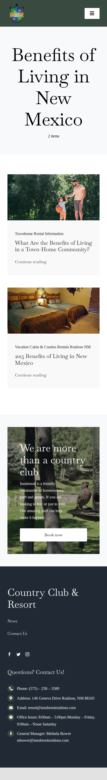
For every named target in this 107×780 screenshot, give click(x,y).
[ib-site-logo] (16, 6)
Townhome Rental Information (39, 234)
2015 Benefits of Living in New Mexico (51, 359)
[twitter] (18, 654)
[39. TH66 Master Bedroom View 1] (53, 289)
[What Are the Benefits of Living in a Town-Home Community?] (53, 176)
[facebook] (9, 654)
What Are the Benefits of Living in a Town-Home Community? (53, 246)
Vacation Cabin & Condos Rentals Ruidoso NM (53, 347)
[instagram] (27, 654)
